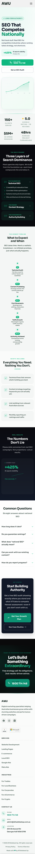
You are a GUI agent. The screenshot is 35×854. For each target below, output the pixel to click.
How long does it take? (12, 526)
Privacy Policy (10, 847)
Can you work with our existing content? (15, 553)
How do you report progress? (14, 563)
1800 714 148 (12, 815)
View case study (9, 479)
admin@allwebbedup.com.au (18, 822)
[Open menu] (31, 3)
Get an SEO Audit (17, 70)
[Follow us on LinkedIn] (14, 721)
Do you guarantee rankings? (14, 534)
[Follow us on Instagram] (9, 721)
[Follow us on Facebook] (4, 721)
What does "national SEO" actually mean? (13, 543)
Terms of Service (23, 847)
